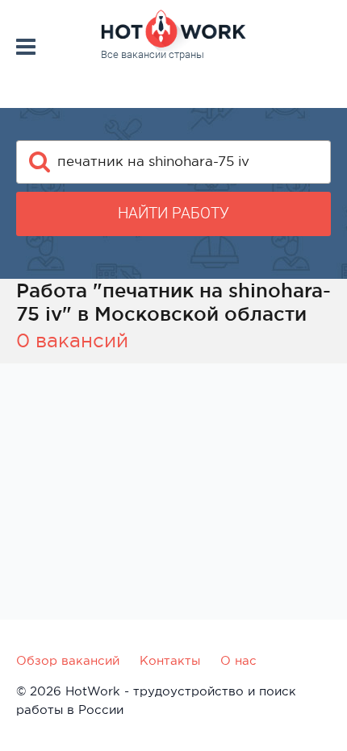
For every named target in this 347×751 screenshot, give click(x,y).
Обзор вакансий (67, 660)
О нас (238, 660)
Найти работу (173, 213)
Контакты (170, 660)
